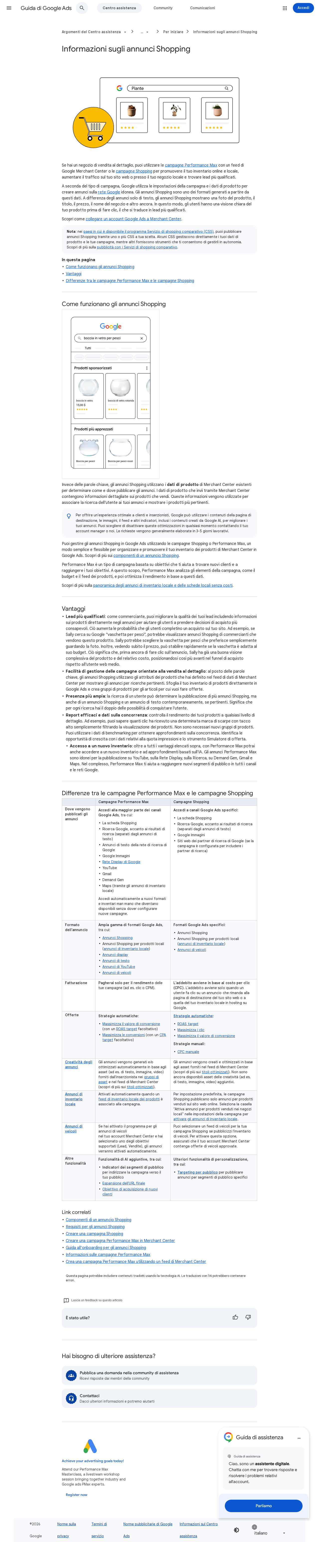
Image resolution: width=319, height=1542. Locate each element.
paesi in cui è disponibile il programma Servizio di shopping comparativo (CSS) (148, 231)
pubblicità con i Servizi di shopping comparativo (137, 247)
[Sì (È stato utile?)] (235, 1318)
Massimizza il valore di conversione (131, 1024)
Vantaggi (74, 273)
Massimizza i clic (190, 1030)
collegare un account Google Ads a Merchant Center (133, 219)
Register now (76, 1495)
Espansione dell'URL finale (123, 1183)
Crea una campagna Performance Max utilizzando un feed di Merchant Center (136, 1261)
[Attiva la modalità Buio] (236, 1530)
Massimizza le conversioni (123, 1035)
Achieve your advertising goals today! (93, 1461)
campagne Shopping (134, 171)
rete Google (109, 192)
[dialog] (263, 1472)
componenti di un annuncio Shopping (146, 555)
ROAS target (126, 1029)
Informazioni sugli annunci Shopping (225, 32)
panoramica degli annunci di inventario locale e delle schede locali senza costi (162, 585)
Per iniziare (173, 32)
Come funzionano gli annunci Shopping (100, 266)
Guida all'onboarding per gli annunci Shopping (106, 1247)
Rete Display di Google (121, 862)
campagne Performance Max (191, 165)
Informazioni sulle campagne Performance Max (108, 1254)
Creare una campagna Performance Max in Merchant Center (120, 1240)
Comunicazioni (202, 8)
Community (163, 8)
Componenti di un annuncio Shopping (99, 1219)
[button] (9, 8)
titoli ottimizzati (140, 1087)
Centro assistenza (119, 8)
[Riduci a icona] (299, 1436)
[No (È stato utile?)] (248, 1318)
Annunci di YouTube (118, 966)
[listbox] (268, 1530)
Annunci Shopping (117, 938)
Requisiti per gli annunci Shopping (95, 1226)
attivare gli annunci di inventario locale (205, 1119)
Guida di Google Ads (46, 8)
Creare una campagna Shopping (94, 1233)
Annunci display (115, 954)
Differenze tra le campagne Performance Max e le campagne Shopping (130, 280)
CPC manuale (188, 1052)
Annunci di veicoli (116, 972)
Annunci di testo (116, 960)
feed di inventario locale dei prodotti (129, 1099)
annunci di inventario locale (126, 949)
